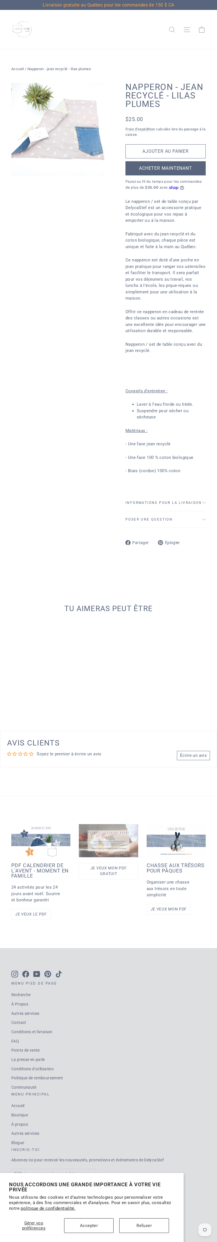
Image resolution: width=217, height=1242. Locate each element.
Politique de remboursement (37, 1078)
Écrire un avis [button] (193, 755)
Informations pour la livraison (163, 503)
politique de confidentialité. (48, 1208)
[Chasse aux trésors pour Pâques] (176, 841)
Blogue (17, 1142)
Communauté (23, 1087)
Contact (18, 1022)
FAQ (15, 1041)
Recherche (21, 994)
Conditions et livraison (32, 1032)
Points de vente (25, 1050)
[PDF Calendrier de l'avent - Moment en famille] (40, 841)
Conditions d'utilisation (32, 1069)
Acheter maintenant (165, 168)
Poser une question (149, 519)
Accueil (17, 69)
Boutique (19, 1115)
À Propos (19, 1004)
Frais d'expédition (140, 129)
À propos (19, 1124)
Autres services (25, 1013)
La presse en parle (28, 1059)
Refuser (144, 1225)
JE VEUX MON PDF (169, 909)
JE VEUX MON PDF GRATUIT (108, 871)
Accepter (89, 1225)
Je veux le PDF (31, 914)
